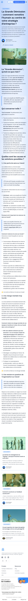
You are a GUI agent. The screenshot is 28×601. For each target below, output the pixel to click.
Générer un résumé (8, 45)
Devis (10, 2)
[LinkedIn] (8, 557)
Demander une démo (19, 2)
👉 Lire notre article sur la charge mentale (13, 371)
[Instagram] (5, 557)
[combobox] (7, 561)
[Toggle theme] (3, 561)
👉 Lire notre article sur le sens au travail (13, 292)
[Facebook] (2, 557)
